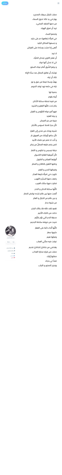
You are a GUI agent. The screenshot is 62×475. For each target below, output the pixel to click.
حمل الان (5, 3)
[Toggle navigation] (58, 3)
